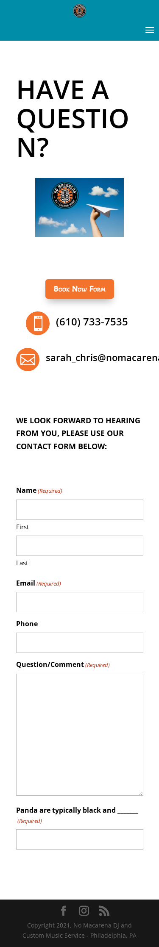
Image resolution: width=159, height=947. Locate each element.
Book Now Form (80, 289)
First (22, 526)
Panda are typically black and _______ (77, 815)
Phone (27, 623)
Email (38, 583)
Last (22, 562)
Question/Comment (63, 664)
